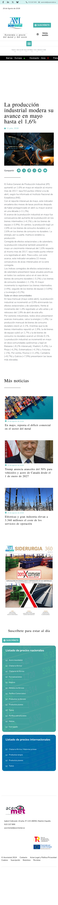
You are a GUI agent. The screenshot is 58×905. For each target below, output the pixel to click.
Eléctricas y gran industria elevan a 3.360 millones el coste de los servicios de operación (26, 520)
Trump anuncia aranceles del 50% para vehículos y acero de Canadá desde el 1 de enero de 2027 (28, 472)
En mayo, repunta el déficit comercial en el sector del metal (28, 426)
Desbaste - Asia (28, 58)
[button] (29, 43)
